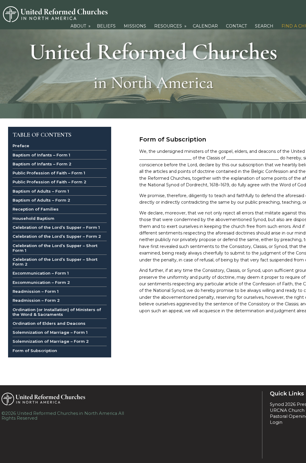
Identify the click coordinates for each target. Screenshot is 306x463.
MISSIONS (135, 26)
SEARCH (264, 26)
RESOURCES (171, 26)
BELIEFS (106, 26)
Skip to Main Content (66, 418)
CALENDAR (205, 26)
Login (276, 422)
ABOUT (81, 26)
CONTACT (236, 26)
